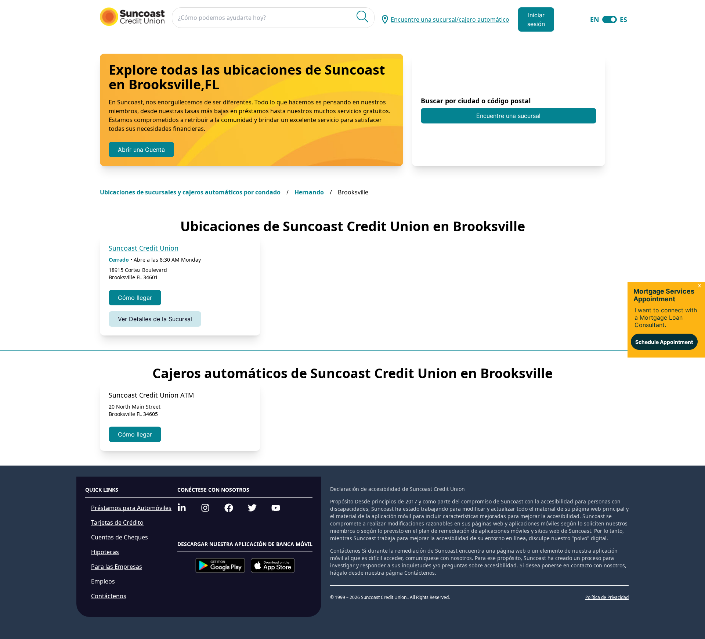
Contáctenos (108, 596)
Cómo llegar (135, 297)
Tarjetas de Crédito (117, 522)
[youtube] (275, 507)
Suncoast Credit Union (143, 248)
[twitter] (252, 507)
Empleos (103, 581)
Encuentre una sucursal (508, 115)
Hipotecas (105, 552)
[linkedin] (181, 507)
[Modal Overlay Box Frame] (666, 320)
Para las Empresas (116, 567)
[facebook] (228, 507)
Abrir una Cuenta (141, 149)
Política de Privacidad (607, 597)
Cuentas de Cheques (119, 537)
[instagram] (205, 507)
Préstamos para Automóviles (131, 508)
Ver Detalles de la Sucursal (155, 319)
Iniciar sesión (536, 19)
